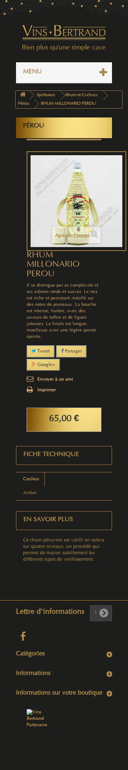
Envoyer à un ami (55, 379)
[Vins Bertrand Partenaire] (37, 719)
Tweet (43, 351)
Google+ (45, 365)
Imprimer (46, 390)
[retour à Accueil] (23, 95)
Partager (73, 351)
